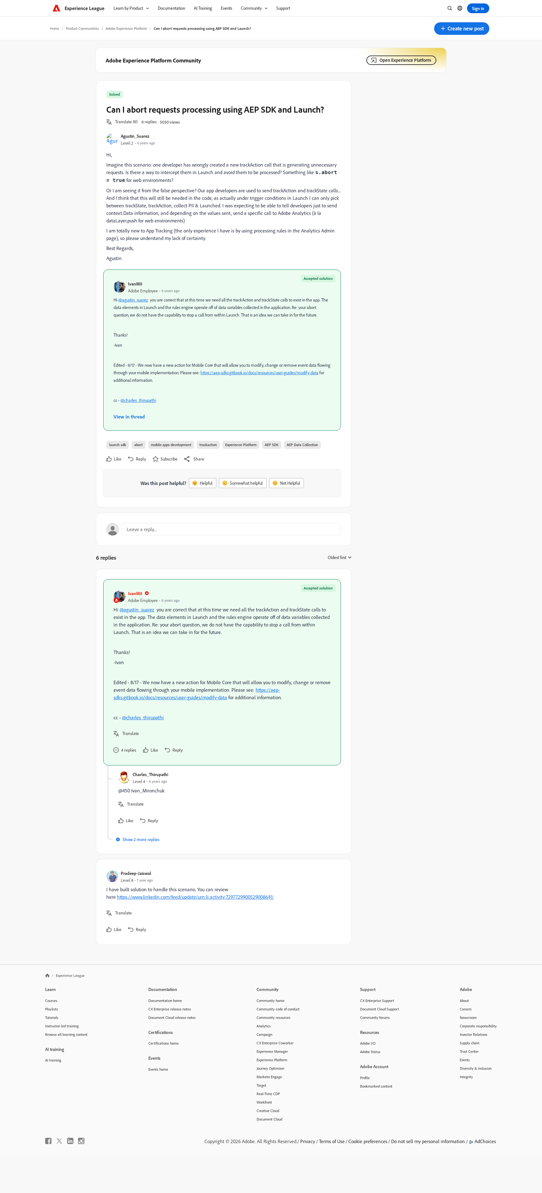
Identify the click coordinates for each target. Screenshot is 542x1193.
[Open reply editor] (223, 529)
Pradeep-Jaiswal (136, 873)
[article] (222, 672)
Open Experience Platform (405, 60)
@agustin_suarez (133, 300)
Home (54, 28)
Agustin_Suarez (135, 136)
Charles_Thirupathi (150, 774)
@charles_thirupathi (138, 400)
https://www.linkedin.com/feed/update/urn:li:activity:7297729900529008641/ (195, 897)
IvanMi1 (135, 283)
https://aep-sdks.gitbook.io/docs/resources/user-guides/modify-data (259, 372)
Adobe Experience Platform (126, 28)
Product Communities (82, 28)
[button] (461, 28)
